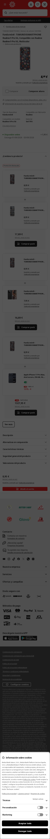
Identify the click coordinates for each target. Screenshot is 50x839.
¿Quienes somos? (23, 794)
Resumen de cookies (38, 794)
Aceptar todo (25, 823)
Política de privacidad (9, 794)
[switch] (40, 807)
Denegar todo (25, 831)
